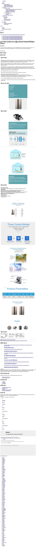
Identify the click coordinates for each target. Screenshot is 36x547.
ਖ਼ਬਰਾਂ (5, 18)
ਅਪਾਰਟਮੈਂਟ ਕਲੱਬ (8, 13)
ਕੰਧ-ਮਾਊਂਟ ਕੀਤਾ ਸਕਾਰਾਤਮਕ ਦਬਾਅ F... (11, 351)
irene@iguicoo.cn (5, 411)
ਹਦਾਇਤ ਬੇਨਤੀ (6, 24)
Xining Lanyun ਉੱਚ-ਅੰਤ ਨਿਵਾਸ (10, 10)
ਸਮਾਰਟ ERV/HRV (7, 4)
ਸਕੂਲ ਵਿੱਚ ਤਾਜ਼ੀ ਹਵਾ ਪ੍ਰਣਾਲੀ (8, 15)
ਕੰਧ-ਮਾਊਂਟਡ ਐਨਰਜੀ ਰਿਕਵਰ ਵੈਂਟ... (10, 355)
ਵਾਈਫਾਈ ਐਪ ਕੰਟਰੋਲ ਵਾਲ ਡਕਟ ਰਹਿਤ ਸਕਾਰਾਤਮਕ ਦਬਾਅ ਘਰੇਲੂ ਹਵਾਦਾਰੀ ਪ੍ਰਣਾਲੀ (15, 340)
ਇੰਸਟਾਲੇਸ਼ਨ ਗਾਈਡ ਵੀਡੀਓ (8, 23)
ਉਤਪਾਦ (3, 3)
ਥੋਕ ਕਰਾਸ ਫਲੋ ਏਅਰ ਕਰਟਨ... (9, 347)
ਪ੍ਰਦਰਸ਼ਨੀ (5, 17)
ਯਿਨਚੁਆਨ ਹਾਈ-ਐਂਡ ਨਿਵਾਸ (6, 390)
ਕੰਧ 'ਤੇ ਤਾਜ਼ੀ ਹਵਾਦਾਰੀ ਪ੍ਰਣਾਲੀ (6, 29)
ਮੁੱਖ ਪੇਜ (3, 2)
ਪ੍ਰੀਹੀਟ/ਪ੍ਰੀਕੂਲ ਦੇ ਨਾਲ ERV (8, 5)
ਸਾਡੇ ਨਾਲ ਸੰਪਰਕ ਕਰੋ (7, 20)
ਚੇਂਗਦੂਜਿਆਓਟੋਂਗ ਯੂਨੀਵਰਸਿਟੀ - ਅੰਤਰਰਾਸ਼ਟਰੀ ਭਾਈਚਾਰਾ (14, 9)
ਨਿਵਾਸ (5, 21)
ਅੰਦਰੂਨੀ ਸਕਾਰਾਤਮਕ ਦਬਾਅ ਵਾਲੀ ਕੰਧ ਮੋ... (11, 367)
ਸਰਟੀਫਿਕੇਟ (6, 16)
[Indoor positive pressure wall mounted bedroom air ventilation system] (16, 365)
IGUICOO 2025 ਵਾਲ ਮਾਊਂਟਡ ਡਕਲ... (11, 360)
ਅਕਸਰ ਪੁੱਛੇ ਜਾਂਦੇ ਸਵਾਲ (7, 19)
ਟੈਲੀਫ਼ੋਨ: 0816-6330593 (5, 377)
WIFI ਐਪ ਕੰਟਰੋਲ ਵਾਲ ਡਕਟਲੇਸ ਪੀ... (10, 363)
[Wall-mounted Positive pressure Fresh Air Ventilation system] (13, 349)
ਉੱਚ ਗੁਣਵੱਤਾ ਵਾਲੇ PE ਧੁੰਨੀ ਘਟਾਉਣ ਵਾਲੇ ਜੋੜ (9, 339)
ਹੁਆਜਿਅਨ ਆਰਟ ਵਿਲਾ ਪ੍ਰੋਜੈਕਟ (10, 11)
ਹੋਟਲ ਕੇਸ (7, 14)
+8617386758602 (5, 418)
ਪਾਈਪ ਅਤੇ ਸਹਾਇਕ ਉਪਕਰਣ (8, 6)
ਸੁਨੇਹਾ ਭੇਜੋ (3, 404)
